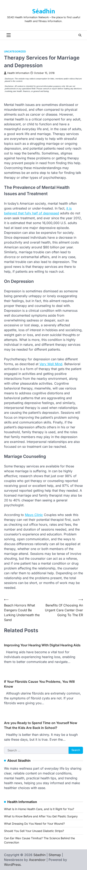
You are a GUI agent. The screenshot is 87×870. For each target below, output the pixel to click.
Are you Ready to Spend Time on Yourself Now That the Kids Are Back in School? (40, 725)
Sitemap (55, 855)
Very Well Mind (50, 364)
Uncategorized (15, 51)
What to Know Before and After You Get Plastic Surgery (41, 816)
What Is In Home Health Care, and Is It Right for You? (39, 809)
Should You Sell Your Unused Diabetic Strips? (34, 831)
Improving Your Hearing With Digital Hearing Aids (42, 645)
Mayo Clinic (34, 515)
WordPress (12, 865)
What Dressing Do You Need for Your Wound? (34, 823)
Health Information (18, 72)
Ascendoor (37, 860)
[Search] (80, 35)
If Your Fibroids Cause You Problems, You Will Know (39, 684)
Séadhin (43, 11)
